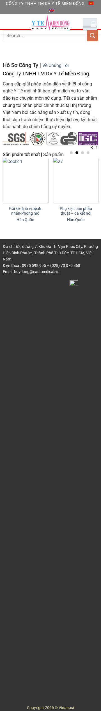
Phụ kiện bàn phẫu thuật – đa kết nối (76, 211)
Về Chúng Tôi (55, 65)
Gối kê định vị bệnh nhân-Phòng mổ (25, 211)
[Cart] (93, 24)
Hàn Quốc (25, 219)
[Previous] (92, 147)
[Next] (96, 147)
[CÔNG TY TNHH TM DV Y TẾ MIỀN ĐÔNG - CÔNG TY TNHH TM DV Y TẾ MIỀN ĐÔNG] (50, 24)
